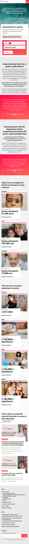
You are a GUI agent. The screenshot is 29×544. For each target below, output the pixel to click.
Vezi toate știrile (6, 421)
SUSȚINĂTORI (5, 497)
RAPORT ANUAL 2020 (7, 499)
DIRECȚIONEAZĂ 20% (7, 519)
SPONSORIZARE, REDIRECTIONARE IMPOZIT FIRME (12, 518)
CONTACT (4, 500)
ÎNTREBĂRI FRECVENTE (6, 502)
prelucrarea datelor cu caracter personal (17, 539)
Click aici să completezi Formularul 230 (14, 170)
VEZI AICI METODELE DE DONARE (8, 522)
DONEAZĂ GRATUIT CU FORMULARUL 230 (10, 514)
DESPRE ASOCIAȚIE (5, 491)
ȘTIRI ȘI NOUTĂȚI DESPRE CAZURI (9, 496)
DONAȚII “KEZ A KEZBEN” (6, 507)
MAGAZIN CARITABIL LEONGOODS (8, 524)
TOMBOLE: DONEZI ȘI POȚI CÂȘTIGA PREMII (10, 526)
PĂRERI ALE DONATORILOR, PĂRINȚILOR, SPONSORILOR (14, 494)
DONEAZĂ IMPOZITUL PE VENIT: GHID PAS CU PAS (12, 516)
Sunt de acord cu (14, 539)
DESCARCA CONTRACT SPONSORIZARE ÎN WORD (12, 521)
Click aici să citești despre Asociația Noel (14, 18)
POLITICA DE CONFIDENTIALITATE (8, 504)
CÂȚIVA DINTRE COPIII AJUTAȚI (9, 493)
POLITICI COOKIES (5, 506)
